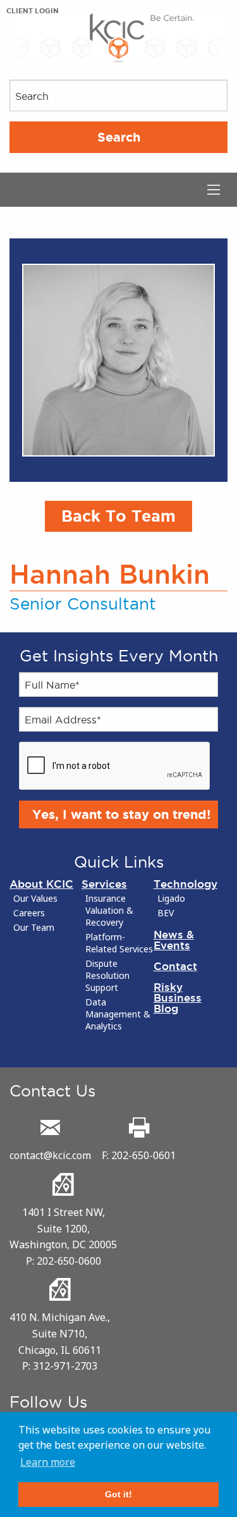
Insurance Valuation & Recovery (109, 910)
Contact (175, 966)
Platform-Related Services (119, 943)
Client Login (32, 11)
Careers (29, 913)
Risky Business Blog (178, 997)
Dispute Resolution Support (107, 975)
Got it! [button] (118, 1494)
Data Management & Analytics (117, 1014)
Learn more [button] (47, 1462)
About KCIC (41, 883)
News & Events (174, 939)
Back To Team (118, 516)
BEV (165, 913)
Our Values (35, 898)
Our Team (33, 927)
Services (104, 883)
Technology (185, 883)
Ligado (171, 898)
